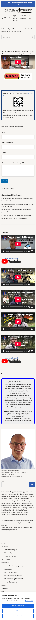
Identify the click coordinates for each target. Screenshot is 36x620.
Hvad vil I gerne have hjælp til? (13, 163)
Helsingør (30, 505)
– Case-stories (7, 569)
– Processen (6, 559)
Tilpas (18, 611)
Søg (2, 481)
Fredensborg (26, 501)
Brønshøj (16, 498)
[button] (17, 15)
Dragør (14, 501)
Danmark (10, 494)
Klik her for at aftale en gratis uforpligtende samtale (18, 4)
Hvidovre (14, 508)
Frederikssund (15, 503)
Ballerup (31, 496)
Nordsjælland (5, 512)
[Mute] (29, 251)
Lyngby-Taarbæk (23, 510)
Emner (15, 18)
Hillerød (8, 508)
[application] (18, 244)
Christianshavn (6, 501)
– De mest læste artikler (9, 582)
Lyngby (15, 510)
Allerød (13, 496)
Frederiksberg (5, 503)
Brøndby (10, 498)
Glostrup (11, 505)
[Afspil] (4, 251)
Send (5, 181)
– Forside (5, 546)
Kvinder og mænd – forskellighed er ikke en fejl (16, 215)
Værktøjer (23, 18)
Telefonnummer (7, 142)
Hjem (3, 543)
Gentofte (28, 503)
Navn (4, 132)
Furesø (23, 503)
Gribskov (17, 505)
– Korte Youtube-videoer (9, 572)
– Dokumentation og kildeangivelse (13, 579)
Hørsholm (31, 508)
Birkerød (4, 498)
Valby (8, 514)
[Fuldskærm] (32, 251)
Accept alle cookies (18, 605)
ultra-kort (16, 418)
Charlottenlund (24, 498)
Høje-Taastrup (22, 508)
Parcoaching (5, 562)
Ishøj (3, 510)
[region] (18, 606)
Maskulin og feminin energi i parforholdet (14, 218)
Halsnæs (23, 505)
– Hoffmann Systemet (9, 553)
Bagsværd (25, 496)
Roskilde (13, 512)
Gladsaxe (4, 505)
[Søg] (32, 37)
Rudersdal (20, 512)
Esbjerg (24, 514)
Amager (18, 496)
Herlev (3, 508)
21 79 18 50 (6, 18)
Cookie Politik (29, 601)
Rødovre (26, 512)
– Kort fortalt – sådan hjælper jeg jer (13, 566)
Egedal (19, 501)
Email (4, 153)
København (8, 510)
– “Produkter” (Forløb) (9, 556)
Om (2, 591)
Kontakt (15, 20)
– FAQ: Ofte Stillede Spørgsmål (12, 575)
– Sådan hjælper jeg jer (9, 549)
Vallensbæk (14, 514)
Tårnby (3, 514)
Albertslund (6, 496)
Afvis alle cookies (18, 616)
